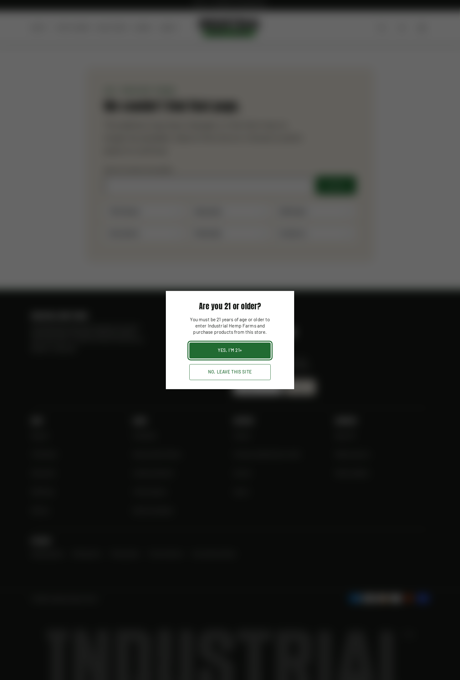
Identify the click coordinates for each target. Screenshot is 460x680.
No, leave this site (230, 371)
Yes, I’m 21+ (230, 350)
